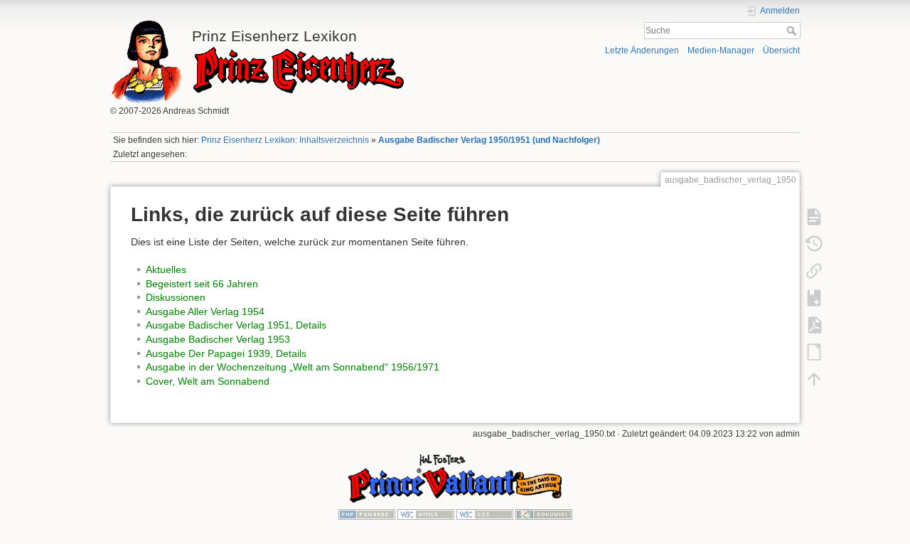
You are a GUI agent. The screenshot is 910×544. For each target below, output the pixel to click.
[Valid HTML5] (425, 514)
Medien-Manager (720, 50)
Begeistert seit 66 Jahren (202, 283)
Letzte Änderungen (642, 50)
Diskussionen (175, 297)
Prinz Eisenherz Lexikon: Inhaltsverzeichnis (285, 140)
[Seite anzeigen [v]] (814, 216)
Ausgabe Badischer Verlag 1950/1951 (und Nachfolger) (489, 140)
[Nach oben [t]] (814, 378)
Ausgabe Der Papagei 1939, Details (226, 353)
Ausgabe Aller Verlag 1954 (205, 311)
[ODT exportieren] (814, 351)
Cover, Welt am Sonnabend (207, 381)
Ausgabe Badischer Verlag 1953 (218, 339)
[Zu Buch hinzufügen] (814, 297)
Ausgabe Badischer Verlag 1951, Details (236, 325)
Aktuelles (166, 269)
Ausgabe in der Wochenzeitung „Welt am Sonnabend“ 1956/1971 (292, 367)
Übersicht (781, 50)
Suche (793, 31)
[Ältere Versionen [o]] (814, 243)
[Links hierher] (814, 270)
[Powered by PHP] (366, 514)
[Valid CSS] (484, 514)
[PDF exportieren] (814, 324)
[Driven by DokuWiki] (543, 514)
